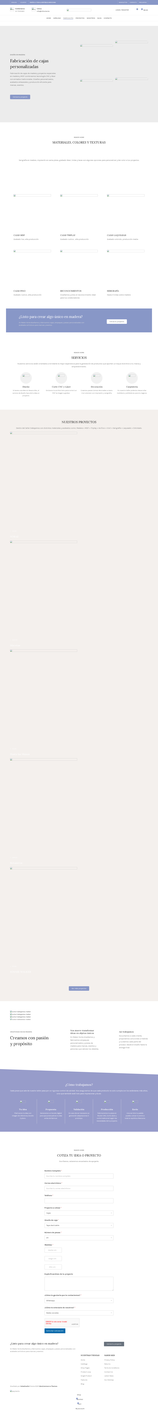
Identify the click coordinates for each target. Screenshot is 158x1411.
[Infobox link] (17, 10)
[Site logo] (79, 10)
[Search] (132, 10)
